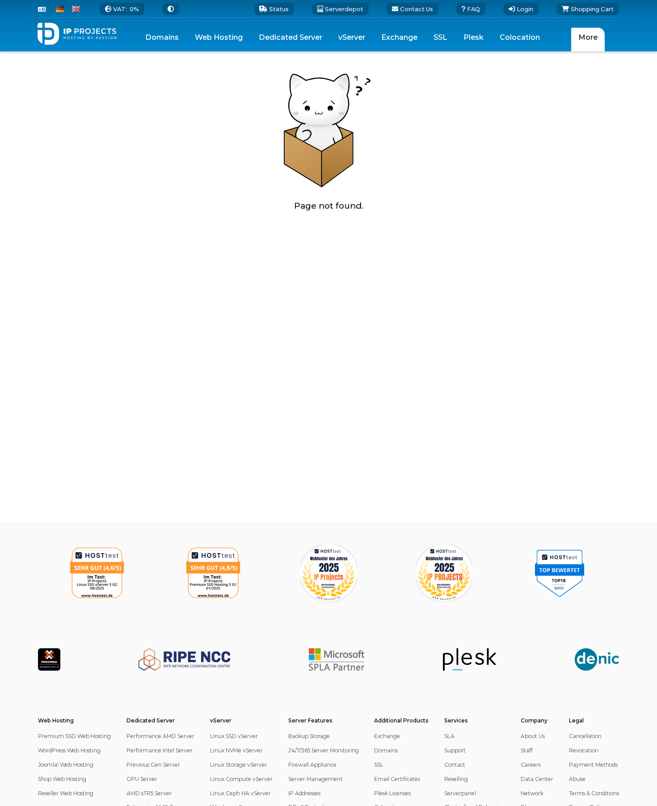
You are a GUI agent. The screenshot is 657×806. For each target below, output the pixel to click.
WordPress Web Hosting (69, 750)
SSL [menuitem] (440, 37)
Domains (386, 750)
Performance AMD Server (160, 736)
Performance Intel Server (159, 750)
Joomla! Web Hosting (65, 764)
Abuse (577, 779)
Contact (454, 764)
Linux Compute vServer (241, 779)
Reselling (456, 779)
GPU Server (141, 779)
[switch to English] (76, 9)
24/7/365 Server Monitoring (323, 750)
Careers (531, 764)
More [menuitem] (588, 37)
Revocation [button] (583, 750)
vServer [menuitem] (351, 37)
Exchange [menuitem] (399, 37)
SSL (378, 764)
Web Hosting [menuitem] (219, 37)
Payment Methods (593, 764)
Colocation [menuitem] (520, 37)
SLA (449, 736)
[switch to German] (60, 9)
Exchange (387, 736)
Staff (527, 750)
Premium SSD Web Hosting (74, 736)
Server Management (315, 779)
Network (532, 793)
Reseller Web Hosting (65, 793)
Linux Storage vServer (238, 764)
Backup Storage (309, 736)
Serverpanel (460, 793)
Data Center (537, 779)
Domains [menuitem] (162, 37)
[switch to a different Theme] (170, 9)
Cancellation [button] (585, 736)
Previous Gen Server (153, 764)
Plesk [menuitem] (473, 37)
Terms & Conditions (594, 793)
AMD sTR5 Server (149, 793)
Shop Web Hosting (62, 779)
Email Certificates (397, 779)
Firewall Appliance (312, 764)
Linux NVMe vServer (236, 750)
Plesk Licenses (392, 793)
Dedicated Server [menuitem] (290, 37)
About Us (533, 736)
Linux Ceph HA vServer (240, 793)
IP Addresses (304, 793)
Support (455, 750)
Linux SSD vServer (234, 736)
